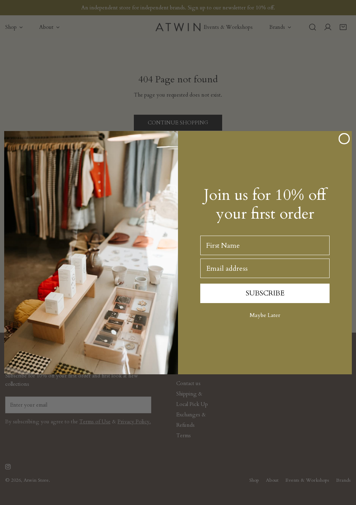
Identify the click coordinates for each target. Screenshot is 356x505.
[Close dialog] (344, 139)
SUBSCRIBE (265, 293)
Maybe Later (265, 315)
